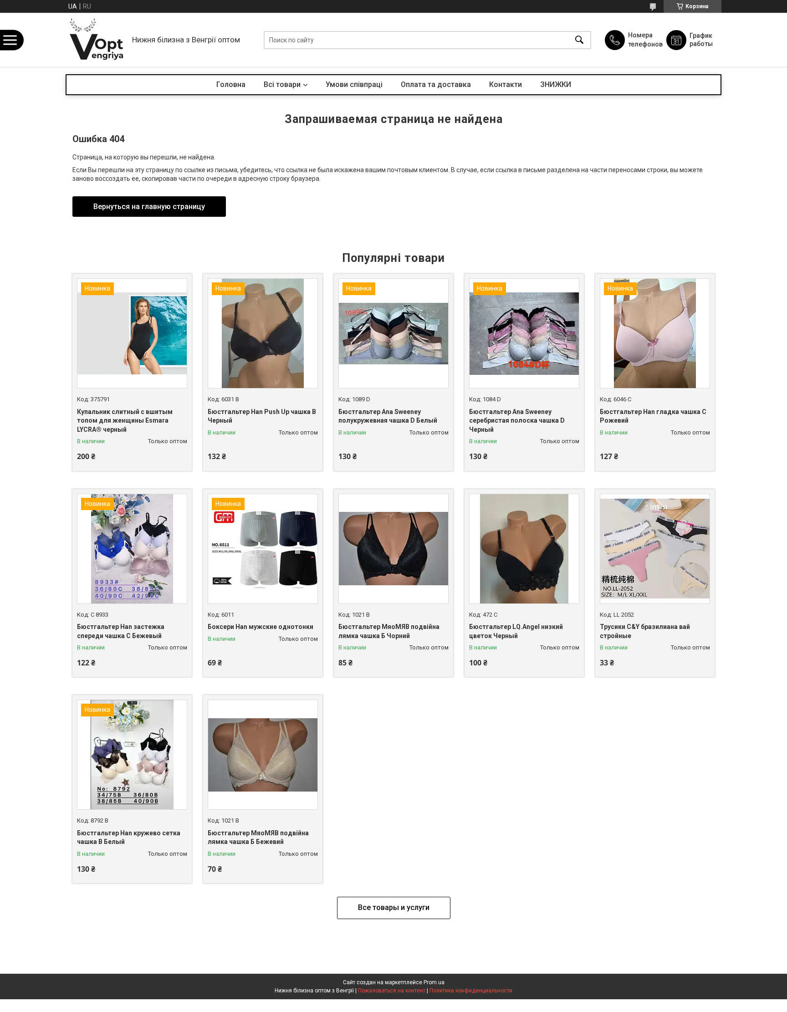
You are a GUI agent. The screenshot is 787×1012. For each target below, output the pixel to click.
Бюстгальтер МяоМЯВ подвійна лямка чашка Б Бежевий (258, 837)
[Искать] (579, 39)
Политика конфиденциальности (470, 990)
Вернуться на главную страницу (149, 206)
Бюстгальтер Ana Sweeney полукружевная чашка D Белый (387, 416)
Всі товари (282, 84)
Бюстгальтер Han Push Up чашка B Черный (262, 416)
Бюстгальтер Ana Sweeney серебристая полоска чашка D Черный (517, 420)
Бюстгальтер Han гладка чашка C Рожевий (653, 416)
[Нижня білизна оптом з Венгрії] (96, 39)
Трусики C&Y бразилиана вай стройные (645, 631)
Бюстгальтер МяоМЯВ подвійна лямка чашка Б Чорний (388, 631)
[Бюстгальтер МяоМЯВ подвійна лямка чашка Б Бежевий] (263, 755)
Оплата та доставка (436, 84)
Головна (230, 84)
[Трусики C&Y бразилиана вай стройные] (655, 549)
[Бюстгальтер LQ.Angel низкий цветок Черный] (524, 549)
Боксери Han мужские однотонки (260, 626)
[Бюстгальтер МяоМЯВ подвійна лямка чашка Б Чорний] (393, 549)
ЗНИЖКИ (555, 84)
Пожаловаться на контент (391, 990)
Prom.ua (434, 982)
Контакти (505, 84)
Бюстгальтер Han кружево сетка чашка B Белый (128, 837)
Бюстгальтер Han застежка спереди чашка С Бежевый (120, 631)
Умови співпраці (354, 84)
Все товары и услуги (393, 907)
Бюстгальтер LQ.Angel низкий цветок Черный (516, 631)
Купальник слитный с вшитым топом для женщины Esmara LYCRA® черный (125, 420)
